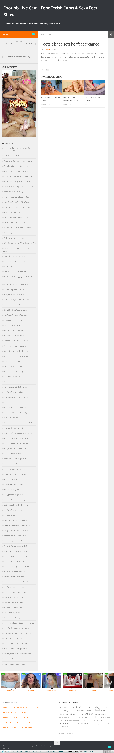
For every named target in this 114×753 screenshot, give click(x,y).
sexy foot (71, 724)
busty (66, 710)
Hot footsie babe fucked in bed (14, 664)
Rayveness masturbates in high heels (16, 464)
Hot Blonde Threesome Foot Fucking (16, 315)
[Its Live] (33, 34)
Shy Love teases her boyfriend (14, 361)
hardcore (73, 717)
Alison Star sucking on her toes (14, 469)
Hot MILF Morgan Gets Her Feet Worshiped (18, 176)
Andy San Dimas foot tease (13, 607)
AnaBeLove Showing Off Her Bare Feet (17, 181)
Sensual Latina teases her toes (14, 577)
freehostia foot (61, 733)
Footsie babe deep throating (13, 454)
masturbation (73, 720)
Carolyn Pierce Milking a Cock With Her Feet (18, 187)
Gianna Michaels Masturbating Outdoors (17, 228)
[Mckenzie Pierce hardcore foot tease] (73, 87)
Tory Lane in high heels (12, 613)
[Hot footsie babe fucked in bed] (51, 87)
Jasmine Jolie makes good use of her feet (18, 433)
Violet (60, 727)
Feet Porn (73, 733)
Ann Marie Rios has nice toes (13, 392)
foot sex (101, 714)
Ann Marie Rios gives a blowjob (14, 336)
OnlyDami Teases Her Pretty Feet (15, 222)
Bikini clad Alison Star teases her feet (16, 397)
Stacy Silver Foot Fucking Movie (14, 295)
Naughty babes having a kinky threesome (18, 654)
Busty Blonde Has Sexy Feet (13, 320)
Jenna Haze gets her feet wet (13, 638)
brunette (61, 711)
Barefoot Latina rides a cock (13, 325)
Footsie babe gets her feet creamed (16, 443)
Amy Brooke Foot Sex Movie (13, 212)
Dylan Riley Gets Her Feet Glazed (15, 256)
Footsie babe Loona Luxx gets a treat (16, 556)
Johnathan (47, 49)
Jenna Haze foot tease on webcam (16, 551)
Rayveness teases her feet (12, 377)
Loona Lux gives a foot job (13, 541)
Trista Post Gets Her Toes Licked (14, 261)
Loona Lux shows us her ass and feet (16, 592)
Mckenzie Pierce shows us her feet (15, 546)
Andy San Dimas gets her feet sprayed (16, 628)
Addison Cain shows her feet (13, 382)
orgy (78, 720)
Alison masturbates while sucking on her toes (19, 623)
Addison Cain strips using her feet (15, 536)
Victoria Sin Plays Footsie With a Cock (16, 300)
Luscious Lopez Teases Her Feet (14, 289)
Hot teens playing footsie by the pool (16, 489)
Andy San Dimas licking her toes (14, 618)
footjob (94, 714)
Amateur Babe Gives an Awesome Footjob (18, 207)
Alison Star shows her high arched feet (17, 438)
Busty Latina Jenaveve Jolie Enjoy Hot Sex (17, 712)
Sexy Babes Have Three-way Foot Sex (16, 217)
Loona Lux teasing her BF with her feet (17, 566)
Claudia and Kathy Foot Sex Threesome (17, 284)
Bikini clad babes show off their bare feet (17, 633)
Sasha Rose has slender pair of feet (16, 648)
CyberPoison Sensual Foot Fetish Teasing (18, 161)
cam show (80, 711)
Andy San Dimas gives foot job (14, 428)
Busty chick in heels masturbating (15, 448)
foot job (88, 713)
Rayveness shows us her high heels (16, 659)
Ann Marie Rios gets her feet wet (14, 510)
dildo (93, 711)
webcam (65, 726)
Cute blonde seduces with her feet (15, 561)
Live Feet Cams (68, 733)
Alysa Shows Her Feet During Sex (15, 192)
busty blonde (72, 711)
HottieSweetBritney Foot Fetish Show (16, 202)
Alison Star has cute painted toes (15, 346)
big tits (99, 707)
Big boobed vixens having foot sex (15, 515)
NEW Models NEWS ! (10, 703)
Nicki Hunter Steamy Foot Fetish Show (17, 238)
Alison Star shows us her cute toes (15, 479)
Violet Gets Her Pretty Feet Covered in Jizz (18, 156)
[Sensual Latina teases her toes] (94, 87)
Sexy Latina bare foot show (13, 366)
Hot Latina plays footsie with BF (14, 330)
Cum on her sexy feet (11, 418)
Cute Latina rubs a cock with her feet (16, 351)
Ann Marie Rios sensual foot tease (15, 407)
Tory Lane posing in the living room (16, 387)
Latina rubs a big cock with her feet (16, 505)
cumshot (88, 710)
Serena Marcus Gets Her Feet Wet (15, 271)
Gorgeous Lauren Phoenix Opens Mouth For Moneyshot (22, 707)
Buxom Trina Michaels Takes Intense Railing (17, 727)
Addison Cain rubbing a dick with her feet (18, 423)
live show (61, 720)
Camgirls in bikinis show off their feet (16, 531)
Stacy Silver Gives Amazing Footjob (16, 310)
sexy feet (64, 723)
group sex (66, 717)
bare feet (69, 707)
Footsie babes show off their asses (15, 643)
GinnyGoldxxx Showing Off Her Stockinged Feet (20, 243)
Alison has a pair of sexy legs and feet (16, 371)
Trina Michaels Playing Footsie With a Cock (18, 197)
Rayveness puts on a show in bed (15, 597)
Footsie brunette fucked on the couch (17, 402)
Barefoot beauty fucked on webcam (16, 341)
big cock (93, 707)
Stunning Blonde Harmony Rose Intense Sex (18, 722)
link (112, 718)
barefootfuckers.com (81, 707)
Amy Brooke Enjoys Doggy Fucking (16, 171)
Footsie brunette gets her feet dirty (15, 413)
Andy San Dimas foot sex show (14, 572)
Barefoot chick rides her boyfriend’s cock (18, 582)
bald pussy (62, 707)
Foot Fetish (46, 34)
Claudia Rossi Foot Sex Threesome (15, 266)
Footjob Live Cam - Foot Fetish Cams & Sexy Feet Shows (50, 11)
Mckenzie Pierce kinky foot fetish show (17, 525)
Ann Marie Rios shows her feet (14, 587)
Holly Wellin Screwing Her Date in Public (16, 717)
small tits (77, 724)
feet (47, 70)
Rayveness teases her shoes (13, 602)
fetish (103, 710)
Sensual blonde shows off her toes (15, 474)
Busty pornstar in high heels (13, 495)
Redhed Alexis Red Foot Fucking (14, 305)
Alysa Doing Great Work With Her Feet (16, 233)
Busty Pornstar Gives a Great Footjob (16, 166)
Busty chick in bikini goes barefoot (15, 484)
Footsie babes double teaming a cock (17, 500)
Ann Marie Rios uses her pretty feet (15, 459)
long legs (66, 720)
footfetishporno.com (74, 714)
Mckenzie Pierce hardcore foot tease (16, 520)
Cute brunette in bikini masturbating (16, 356)
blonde (107, 707)
